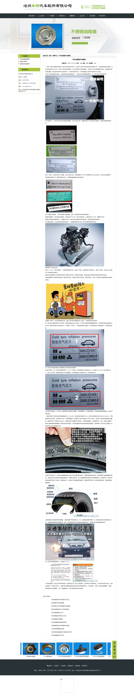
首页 (50, 55)
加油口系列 (23, 61)
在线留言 (77, 665)
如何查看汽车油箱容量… (58, 603)
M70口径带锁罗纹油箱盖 (67, 656)
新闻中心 (55, 55)
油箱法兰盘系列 (25, 64)
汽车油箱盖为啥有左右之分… (59, 616)
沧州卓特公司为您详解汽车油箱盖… (61, 606)
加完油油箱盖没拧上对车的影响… (60, 609)
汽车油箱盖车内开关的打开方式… (60, 599)
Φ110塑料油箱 (33, 656)
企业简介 (56, 665)
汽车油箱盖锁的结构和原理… (59, 622)
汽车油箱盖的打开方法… (58, 635)
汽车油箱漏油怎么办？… (58, 612)
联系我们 (84, 665)
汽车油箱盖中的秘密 (65, 55)
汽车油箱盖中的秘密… (57, 619)
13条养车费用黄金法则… (58, 629)
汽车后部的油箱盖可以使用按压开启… (62, 632)
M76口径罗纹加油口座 (50, 656)
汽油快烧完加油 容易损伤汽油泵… (61, 625)
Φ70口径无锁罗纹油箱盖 (101, 656)
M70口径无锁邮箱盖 (84, 656)
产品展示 (63, 665)
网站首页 (49, 665)
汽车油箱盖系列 (25, 59)
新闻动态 (70, 665)
